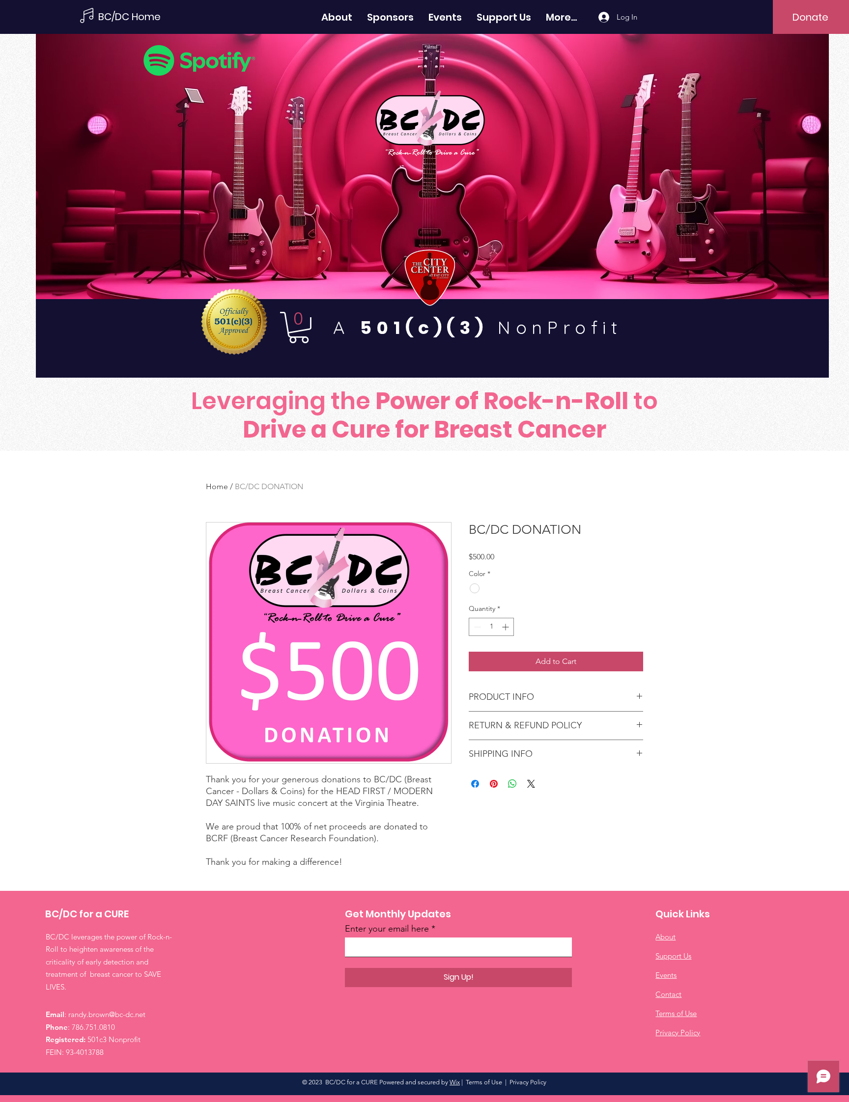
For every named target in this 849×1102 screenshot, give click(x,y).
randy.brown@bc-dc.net (106, 1014)
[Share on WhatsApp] (512, 784)
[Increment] (506, 626)
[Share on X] (531, 784)
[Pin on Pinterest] (494, 784)
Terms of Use (484, 1082)
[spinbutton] (491, 626)
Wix (455, 1082)
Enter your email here (387, 928)
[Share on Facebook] (475, 784)
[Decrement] (476, 626)
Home (217, 486)
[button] (298, 327)
